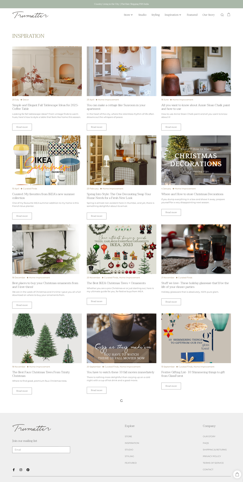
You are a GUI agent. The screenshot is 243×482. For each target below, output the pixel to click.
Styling (155, 15)
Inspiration (172, 15)
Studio (142, 15)
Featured (192, 15)
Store (127, 15)
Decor (26, 99)
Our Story (208, 15)
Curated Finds (30, 188)
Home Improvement (108, 99)
